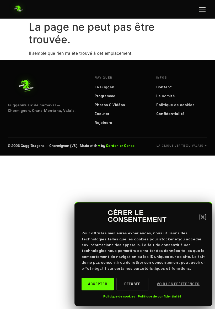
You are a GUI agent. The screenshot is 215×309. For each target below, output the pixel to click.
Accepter (97, 284)
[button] (202, 217)
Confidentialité (170, 113)
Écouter (102, 113)
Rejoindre (103, 122)
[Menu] (202, 9)
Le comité (165, 95)
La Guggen (104, 87)
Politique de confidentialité (159, 296)
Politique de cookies (119, 296)
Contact (164, 87)
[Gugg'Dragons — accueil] (18, 9)
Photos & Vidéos (110, 104)
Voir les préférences (178, 284)
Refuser (132, 284)
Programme (105, 95)
